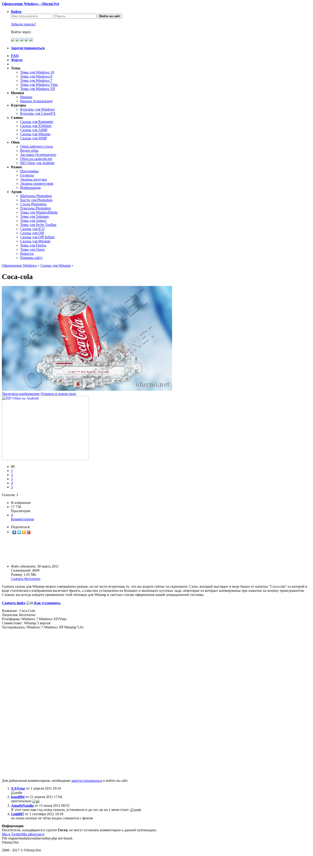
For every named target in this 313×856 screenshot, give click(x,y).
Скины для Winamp (35, 134)
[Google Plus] (28, 532)
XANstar (18, 788)
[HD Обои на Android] (45, 459)
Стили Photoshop (33, 204)
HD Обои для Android (37, 163)
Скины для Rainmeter (36, 122)
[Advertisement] (139, 549)
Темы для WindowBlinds (39, 212)
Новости (27, 253)
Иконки (26, 97)
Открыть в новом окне (58, 394)
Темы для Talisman (34, 216)
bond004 (18, 797)
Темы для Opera (32, 249)
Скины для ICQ (32, 229)
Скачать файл (13, 603)
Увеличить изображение (21, 394)
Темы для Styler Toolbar (38, 225)
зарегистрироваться (86, 781)
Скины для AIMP (33, 130)
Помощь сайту (31, 258)
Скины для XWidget (35, 126)
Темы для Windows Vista (39, 85)
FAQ (15, 56)
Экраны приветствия (36, 183)
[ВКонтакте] (14, 532)
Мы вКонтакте (33, 834)
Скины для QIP (32, 233)
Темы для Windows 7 (36, 80)
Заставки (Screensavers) (38, 155)
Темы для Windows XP (37, 89)
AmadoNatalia (22, 805)
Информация (30, 188)
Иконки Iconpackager (36, 101)
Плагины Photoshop (35, 208)
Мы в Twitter (12, 834)
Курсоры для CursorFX (38, 113)
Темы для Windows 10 (37, 72)
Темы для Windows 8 (36, 76)
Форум (16, 60)
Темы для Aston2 (33, 221)
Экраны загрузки (33, 179)
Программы (29, 171)
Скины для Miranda (35, 241)
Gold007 (17, 814)
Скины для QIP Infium (37, 237)
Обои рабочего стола (36, 146)
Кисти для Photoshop (36, 200)
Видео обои (29, 150)
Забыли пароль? (23, 24)
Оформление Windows (19, 265)
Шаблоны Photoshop (36, 196)
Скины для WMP (33, 138)
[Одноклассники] (24, 532)
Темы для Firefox (33, 245)
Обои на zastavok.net (36, 159)
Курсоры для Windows (37, 109)
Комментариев (22, 517)
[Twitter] (19, 532)
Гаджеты (27, 175)
